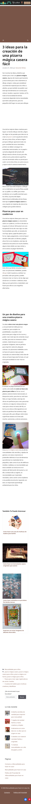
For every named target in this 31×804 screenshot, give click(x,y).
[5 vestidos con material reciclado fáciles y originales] (7, 738)
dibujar (4, 273)
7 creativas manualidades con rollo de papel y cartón (18, 747)
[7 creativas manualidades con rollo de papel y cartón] (7, 746)
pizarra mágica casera (12, 450)
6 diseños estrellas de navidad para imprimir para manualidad (18, 714)
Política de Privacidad (20, 792)
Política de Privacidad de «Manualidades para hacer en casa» (14, 775)
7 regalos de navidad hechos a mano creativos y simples (17, 722)
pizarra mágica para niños (15, 677)
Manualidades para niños (13, 669)
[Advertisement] (15, 21)
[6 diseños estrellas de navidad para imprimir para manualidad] (7, 713)
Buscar (22, 697)
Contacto (7, 792)
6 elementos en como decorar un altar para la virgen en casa (18, 730)
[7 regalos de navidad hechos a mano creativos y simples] (7, 722)
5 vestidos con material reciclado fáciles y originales (18, 739)
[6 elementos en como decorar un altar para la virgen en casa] (7, 730)
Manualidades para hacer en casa (15, 770)
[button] (27, 40)
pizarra (10, 137)
